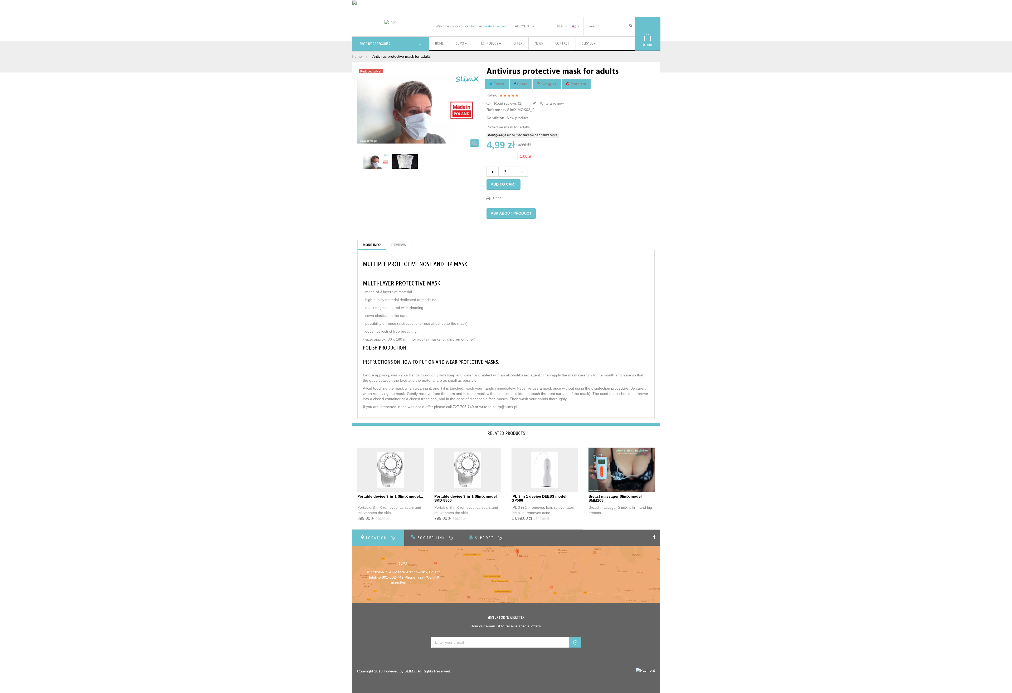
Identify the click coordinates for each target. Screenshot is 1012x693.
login (474, 26)
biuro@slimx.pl (403, 582)
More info (372, 245)
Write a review (551, 103)
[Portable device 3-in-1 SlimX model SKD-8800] (467, 469)
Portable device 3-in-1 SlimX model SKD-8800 (465, 498)
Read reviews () (508, 103)
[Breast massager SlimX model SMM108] (621, 469)
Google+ (548, 84)
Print (497, 198)
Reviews (398, 245)
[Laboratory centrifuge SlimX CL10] (376, 161)
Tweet (498, 84)
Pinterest (577, 84)
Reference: (496, 110)
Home (357, 56)
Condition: (496, 118)
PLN (560, 26)
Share (521, 84)
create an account (495, 26)
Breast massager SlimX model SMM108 (615, 498)
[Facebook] (655, 537)
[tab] (378, 538)
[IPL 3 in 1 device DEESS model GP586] (545, 469)
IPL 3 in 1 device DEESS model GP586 (539, 498)
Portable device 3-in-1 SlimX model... (390, 496)
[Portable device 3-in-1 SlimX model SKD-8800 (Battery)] (390, 469)
